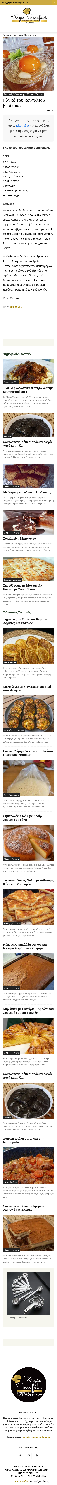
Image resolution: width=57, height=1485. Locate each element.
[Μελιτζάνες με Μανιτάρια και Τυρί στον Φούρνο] (28, 713)
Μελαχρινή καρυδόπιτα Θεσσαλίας (27, 492)
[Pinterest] (37, 1456)
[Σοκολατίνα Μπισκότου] (28, 522)
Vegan (7, 436)
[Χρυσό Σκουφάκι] (28, 14)
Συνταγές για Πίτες (12, 923)
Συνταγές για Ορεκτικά (14, 729)
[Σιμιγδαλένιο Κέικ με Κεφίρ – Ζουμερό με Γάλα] (28, 843)
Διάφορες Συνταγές (12, 579)
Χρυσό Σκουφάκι (19, 1481)
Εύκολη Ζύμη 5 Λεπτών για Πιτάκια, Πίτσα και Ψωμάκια (28, 753)
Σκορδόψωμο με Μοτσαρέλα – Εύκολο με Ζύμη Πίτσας (24, 587)
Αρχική (7, 35)
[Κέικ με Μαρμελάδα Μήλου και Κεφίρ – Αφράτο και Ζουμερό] (28, 971)
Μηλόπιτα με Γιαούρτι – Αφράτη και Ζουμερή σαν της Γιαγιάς (28, 1010)
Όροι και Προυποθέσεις (27, 1466)
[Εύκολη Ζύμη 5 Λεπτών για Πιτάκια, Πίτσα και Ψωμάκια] (28, 778)
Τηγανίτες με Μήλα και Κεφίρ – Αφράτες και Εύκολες (25, 621)
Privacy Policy (27, 1473)
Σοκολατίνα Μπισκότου (19, 538)
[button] (5, 28)
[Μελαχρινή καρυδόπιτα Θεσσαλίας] (28, 476)
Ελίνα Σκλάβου (10, 1182)
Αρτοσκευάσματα (11, 794)
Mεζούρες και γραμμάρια (28, 1476)
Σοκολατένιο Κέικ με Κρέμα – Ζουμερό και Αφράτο (23, 1208)
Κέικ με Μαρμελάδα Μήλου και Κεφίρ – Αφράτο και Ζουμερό (25, 946)
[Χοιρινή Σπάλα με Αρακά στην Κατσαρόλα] (28, 1165)
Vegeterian (10, 662)
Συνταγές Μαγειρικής (25, 35)
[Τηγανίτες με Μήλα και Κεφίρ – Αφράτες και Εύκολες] (28, 646)
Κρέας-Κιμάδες (11, 382)
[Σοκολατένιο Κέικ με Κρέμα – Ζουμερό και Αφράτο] (28, 1233)
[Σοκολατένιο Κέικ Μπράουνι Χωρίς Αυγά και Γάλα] (28, 425)
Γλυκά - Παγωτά (35, 94)
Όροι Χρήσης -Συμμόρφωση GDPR (27, 1469)
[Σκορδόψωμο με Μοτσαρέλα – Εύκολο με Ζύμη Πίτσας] (28, 569)
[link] (16, 306)
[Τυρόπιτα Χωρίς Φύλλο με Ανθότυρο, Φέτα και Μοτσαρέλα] (28, 907)
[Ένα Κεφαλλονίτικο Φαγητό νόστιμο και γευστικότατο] (28, 371)
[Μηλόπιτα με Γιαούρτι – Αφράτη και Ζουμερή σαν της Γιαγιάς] (28, 1036)
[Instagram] (29, 1456)
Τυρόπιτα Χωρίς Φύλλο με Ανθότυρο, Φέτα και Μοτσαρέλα (28, 882)
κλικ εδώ (23, 125)
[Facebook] (20, 1456)
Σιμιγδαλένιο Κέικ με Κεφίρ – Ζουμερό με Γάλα (23, 817)
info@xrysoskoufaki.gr (36, 1436)
